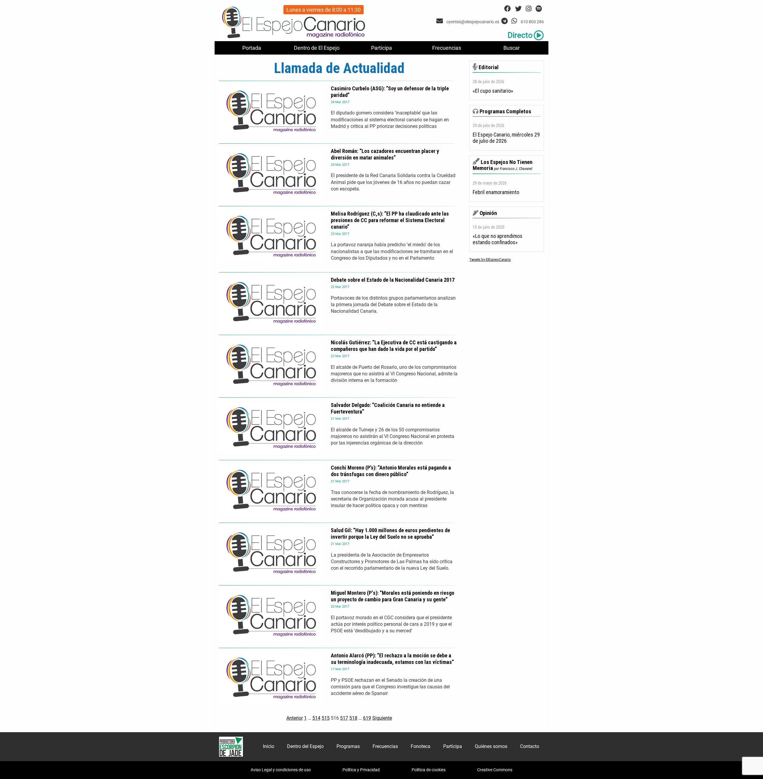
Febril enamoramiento (496, 192)
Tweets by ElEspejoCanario (490, 259)
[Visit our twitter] (518, 9)
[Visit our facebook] (507, 9)
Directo (520, 35)
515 (326, 718)
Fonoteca (420, 746)
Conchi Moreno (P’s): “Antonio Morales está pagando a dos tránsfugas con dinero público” (391, 470)
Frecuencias (446, 48)
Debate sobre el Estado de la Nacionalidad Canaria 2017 (393, 280)
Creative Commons (494, 769)
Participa (381, 48)
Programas (348, 746)
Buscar (511, 48)
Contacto (529, 746)
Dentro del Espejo (305, 746)
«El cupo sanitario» (493, 91)
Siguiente (382, 718)
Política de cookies (429, 769)
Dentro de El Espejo (316, 48)
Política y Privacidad (361, 769)
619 (367, 718)
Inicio (268, 746)
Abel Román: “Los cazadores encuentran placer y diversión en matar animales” (385, 154)
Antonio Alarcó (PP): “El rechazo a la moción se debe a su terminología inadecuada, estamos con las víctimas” (392, 658)
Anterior (294, 718)
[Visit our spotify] (539, 9)
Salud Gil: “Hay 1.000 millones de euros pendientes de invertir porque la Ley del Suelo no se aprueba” (390, 533)
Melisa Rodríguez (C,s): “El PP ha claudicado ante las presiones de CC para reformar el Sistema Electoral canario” (390, 220)
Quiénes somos (491, 746)
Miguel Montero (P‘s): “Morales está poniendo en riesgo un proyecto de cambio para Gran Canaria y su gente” (392, 596)
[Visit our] (440, 21)
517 (344, 718)
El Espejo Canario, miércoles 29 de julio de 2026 (506, 138)
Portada (251, 48)
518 (353, 718)
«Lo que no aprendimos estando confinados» (497, 239)
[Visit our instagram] (529, 9)
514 (316, 718)
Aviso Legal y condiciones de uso (281, 769)
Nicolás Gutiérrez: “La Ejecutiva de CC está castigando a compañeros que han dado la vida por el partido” (394, 345)
